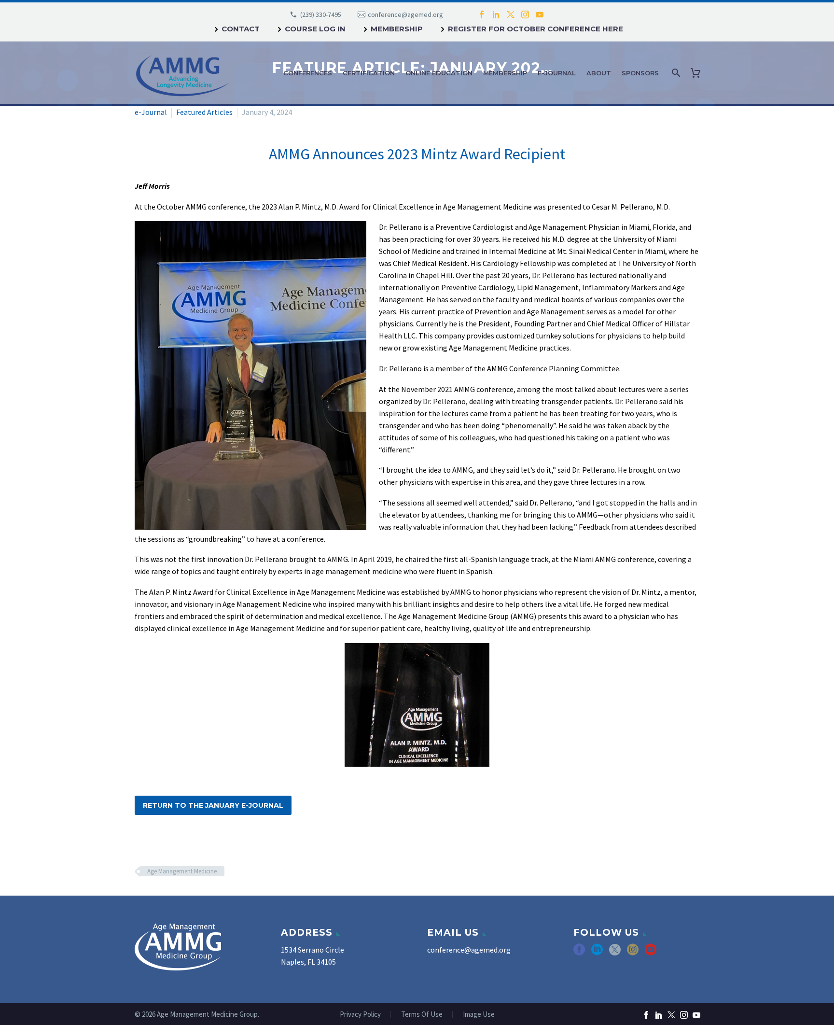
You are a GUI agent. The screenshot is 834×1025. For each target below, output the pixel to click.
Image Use (479, 1014)
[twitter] (615, 953)
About (598, 73)
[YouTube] (539, 14)
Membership (397, 28)
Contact (241, 28)
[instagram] (633, 953)
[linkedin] (597, 953)
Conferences (307, 73)
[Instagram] (525, 14)
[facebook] (579, 953)
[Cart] (697, 73)
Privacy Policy (360, 1014)
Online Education (439, 73)
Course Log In (315, 28)
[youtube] (650, 953)
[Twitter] (510, 14)
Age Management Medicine (182, 871)
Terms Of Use (422, 1014)
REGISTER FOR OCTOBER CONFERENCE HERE (535, 28)
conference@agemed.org (405, 14)
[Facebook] (481, 14)
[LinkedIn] (496, 14)
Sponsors (640, 73)
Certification (369, 73)
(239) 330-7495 (320, 14)
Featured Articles (204, 112)
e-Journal (557, 73)
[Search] (675, 73)
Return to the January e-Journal (213, 805)
